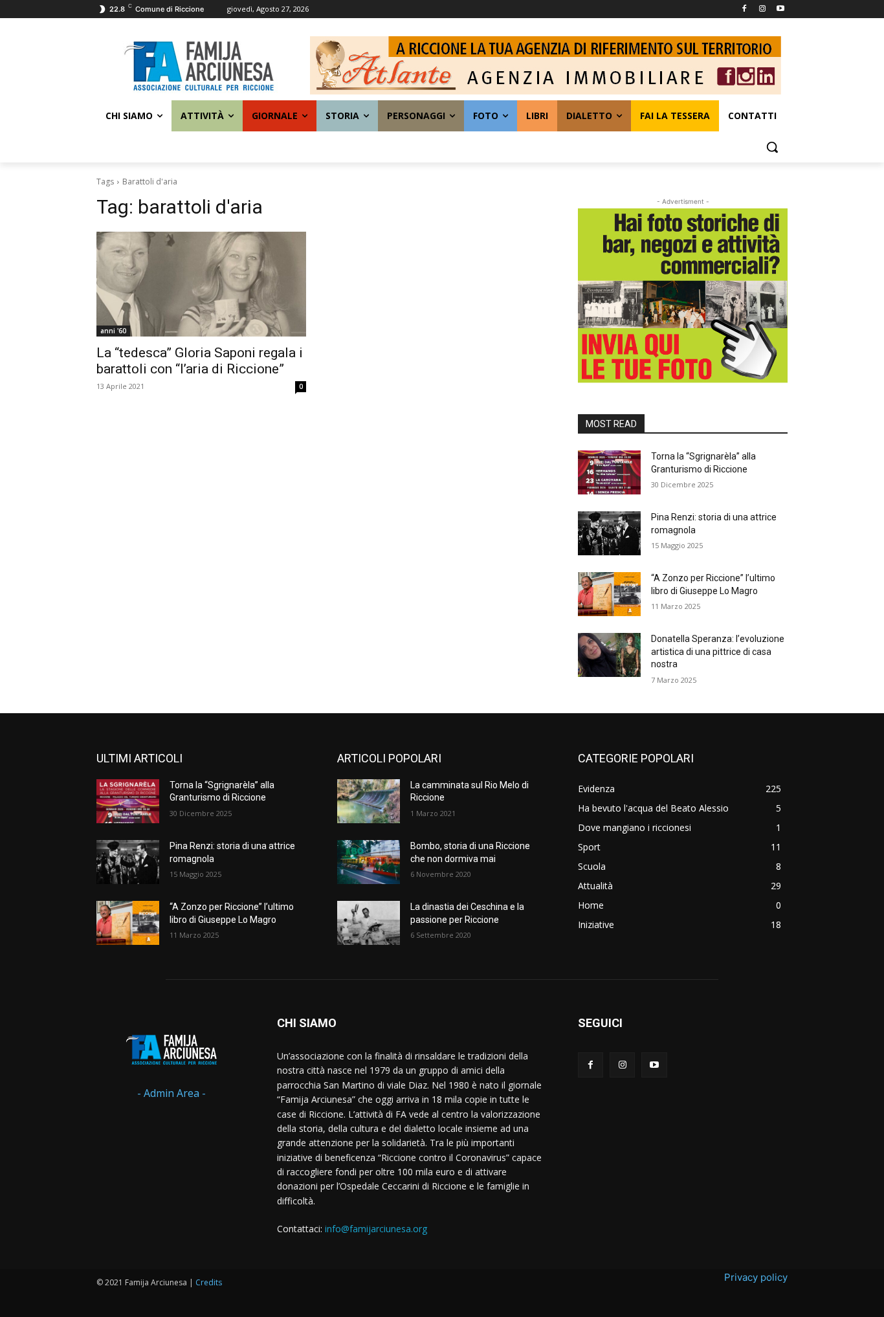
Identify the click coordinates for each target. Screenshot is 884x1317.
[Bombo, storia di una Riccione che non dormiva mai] (368, 862)
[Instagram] (762, 9)
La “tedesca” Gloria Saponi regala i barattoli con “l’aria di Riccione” (199, 361)
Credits (208, 1282)
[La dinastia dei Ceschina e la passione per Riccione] (368, 923)
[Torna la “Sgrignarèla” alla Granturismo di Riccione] (609, 472)
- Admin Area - (171, 1093)
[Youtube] (780, 9)
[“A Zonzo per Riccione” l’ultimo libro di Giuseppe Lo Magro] (609, 594)
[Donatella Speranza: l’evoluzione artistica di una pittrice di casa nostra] (609, 655)
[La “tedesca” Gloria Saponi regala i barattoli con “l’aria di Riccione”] (201, 284)
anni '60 (113, 330)
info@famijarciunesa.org (376, 1229)
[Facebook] (744, 9)
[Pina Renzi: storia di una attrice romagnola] (609, 533)
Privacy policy (756, 1277)
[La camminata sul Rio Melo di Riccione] (368, 801)
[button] (772, 146)
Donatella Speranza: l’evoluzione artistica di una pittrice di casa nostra (717, 651)
